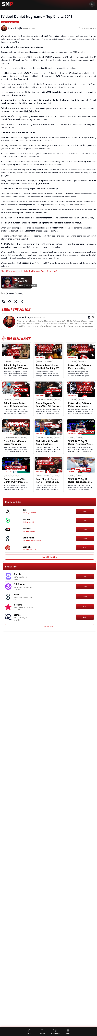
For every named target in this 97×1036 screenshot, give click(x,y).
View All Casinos (49, 627)
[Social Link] (89, 317)
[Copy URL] (3, 301)
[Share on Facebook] (9, 301)
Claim (85, 511)
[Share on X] (15, 301)
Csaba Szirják (15, 28)
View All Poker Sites (49, 557)
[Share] (21, 301)
